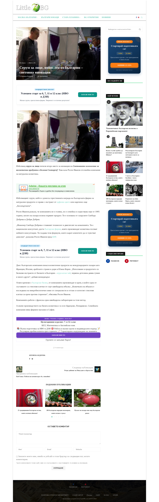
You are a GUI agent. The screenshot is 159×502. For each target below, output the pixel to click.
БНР (54, 237)
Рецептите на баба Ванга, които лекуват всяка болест (132, 201)
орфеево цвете (63, 202)
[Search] (142, 17)
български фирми (53, 229)
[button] (19, 403)
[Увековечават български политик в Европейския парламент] (124, 113)
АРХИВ (115, 495)
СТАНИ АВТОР (77, 495)
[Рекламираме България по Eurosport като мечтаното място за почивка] (134, 142)
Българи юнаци (50, 17)
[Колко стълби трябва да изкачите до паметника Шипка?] (114, 142)
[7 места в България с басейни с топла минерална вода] (134, 167)
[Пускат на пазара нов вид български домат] (87, 398)
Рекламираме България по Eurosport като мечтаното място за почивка (133, 154)
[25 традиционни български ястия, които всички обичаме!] (29, 398)
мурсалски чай (64, 273)
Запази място (87, 94)
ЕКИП (98, 495)
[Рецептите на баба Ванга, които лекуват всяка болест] (134, 190)
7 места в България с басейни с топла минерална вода (132, 178)
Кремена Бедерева (27, 76)
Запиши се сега (124, 65)
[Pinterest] (138, 17)
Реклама (89, 495)
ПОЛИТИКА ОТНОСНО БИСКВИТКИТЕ (55, 495)
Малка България (27, 17)
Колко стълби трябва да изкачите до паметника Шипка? (114, 153)
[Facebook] (136, 17)
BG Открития (91, 17)
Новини (106, 17)
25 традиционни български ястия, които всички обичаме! (114, 178)
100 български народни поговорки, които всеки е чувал (114, 201)
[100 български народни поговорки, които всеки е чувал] (58, 398)
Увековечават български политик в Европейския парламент (122, 129)
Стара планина (70, 17)
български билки (40, 282)
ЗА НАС (106, 495)
